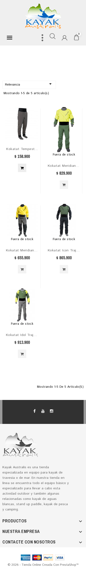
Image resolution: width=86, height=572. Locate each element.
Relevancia (29, 84)
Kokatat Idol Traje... (22, 335)
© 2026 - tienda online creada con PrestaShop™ (43, 565)
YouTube (43, 411)
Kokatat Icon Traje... (64, 250)
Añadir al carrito (22, 168)
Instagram (51, 411)
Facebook (34, 411)
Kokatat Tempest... (22, 149)
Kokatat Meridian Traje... (64, 166)
